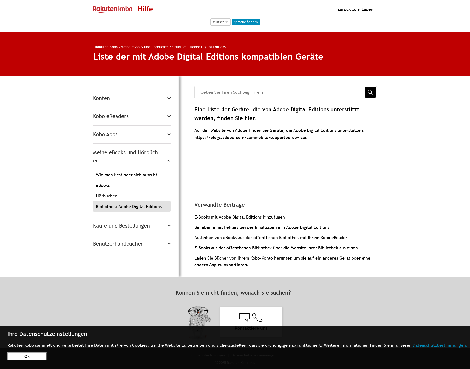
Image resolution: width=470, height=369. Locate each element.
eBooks (103, 185)
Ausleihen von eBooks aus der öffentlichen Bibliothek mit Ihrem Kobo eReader (270, 237)
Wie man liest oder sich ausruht (126, 175)
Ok (27, 356)
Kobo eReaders (111, 116)
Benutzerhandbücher (118, 244)
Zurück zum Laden (354, 9)
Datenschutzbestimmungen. (440, 345)
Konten (101, 98)
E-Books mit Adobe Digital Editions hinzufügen (239, 217)
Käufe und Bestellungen (121, 225)
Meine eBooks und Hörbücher (144, 46)
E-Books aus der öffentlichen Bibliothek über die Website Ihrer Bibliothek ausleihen (276, 248)
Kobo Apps (105, 134)
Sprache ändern (246, 22)
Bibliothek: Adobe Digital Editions (198, 46)
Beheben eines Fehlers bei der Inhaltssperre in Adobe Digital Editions (261, 227)
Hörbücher (106, 196)
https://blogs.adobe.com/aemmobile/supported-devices (250, 137)
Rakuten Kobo (106, 46)
